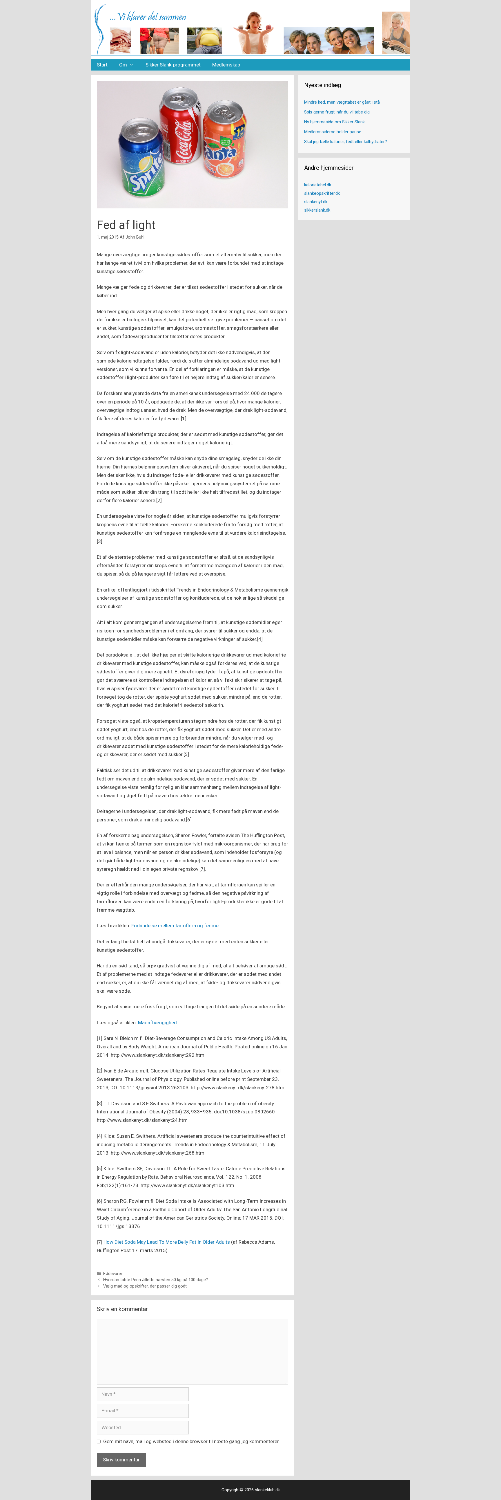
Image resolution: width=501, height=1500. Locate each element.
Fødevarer (112, 1273)
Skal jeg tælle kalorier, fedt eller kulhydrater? (345, 141)
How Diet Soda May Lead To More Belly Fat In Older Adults (167, 1242)
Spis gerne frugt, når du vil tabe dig (337, 112)
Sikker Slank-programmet (173, 65)
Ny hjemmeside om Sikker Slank (334, 122)
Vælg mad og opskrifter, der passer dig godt (145, 1286)
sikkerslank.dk (317, 210)
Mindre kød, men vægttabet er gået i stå (342, 102)
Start (102, 65)
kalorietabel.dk (317, 185)
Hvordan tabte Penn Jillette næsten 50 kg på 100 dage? (155, 1279)
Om (123, 65)
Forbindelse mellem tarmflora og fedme (175, 926)
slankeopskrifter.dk (322, 193)
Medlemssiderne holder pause (332, 131)
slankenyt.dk (315, 201)
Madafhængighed (157, 1022)
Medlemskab (226, 65)
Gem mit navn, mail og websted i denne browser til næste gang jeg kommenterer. (191, 1441)
